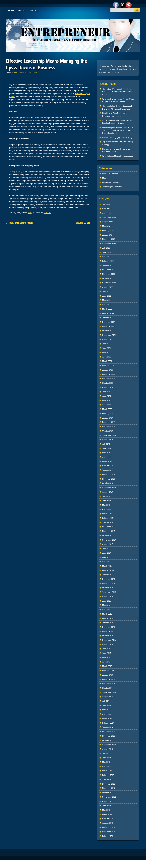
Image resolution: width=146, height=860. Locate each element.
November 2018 (108, 479)
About (21, 10)
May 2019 (106, 453)
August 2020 (107, 387)
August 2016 (107, 596)
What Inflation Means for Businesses (117, 156)
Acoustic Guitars (84, 222)
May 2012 (106, 810)
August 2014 (107, 697)
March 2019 (107, 461)
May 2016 (106, 605)
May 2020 (106, 400)
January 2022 (107, 318)
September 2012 (109, 797)
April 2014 (106, 714)
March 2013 (107, 771)
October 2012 (107, 793)
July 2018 (106, 496)
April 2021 (106, 357)
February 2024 (108, 230)
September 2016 (109, 592)
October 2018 (107, 483)
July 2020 (106, 392)
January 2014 (107, 727)
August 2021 (107, 339)
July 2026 (106, 204)
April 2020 (106, 405)
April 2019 (106, 457)
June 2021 (106, 348)
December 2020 (108, 374)
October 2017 (107, 535)
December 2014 (108, 679)
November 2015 (108, 631)
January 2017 (107, 575)
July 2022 (106, 291)
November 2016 (108, 583)
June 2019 (106, 448)
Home (11, 10)
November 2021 (108, 326)
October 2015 (107, 636)
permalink (47, 213)
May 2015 (106, 657)
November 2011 (108, 832)
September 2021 (109, 335)
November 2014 (108, 684)
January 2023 (107, 265)
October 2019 (107, 431)
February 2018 (108, 518)
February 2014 (108, 723)
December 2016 (108, 579)
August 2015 (107, 644)
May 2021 (106, 352)
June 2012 (106, 806)
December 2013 (108, 732)
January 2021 (107, 370)
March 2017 (107, 566)
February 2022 (108, 313)
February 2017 (108, 570)
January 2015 (107, 675)
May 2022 (106, 300)
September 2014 (109, 692)
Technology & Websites (112, 187)
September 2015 (109, 640)
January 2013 (107, 779)
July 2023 (106, 248)
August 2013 (107, 749)
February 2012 (108, 819)
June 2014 (106, 705)
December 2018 (108, 474)
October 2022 (107, 278)
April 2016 (106, 610)
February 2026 (108, 209)
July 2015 (106, 649)
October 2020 (107, 383)
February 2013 (108, 775)
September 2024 (109, 217)
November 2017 (108, 531)
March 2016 (107, 614)
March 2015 (107, 666)
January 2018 (107, 522)
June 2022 (106, 296)
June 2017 (106, 553)
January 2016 (107, 623)
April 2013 (106, 766)
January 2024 (107, 235)
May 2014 (106, 710)
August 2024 (107, 222)
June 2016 (106, 601)
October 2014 (107, 688)
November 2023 (108, 239)
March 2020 (107, 409)
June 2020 (106, 396)
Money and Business (111, 182)
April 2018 (106, 509)
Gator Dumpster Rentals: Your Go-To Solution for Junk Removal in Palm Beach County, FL (117, 130)
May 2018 (106, 505)
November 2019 (108, 427)
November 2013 (108, 736)
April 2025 (106, 213)
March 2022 (107, 309)
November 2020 (108, 379)
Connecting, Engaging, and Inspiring (117, 137)
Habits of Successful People (19, 222)
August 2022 (107, 287)
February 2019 (108, 466)
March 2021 (107, 361)
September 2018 (109, 488)
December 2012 (108, 784)
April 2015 (106, 662)
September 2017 (109, 540)
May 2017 (106, 557)
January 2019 (107, 470)
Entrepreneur (32, 72)
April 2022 (106, 305)
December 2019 (108, 422)
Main (30, 213)
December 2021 (108, 322)
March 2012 (107, 814)
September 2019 (109, 435)
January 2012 (107, 823)
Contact (34, 10)
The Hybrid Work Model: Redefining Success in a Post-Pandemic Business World (118, 92)
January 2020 (107, 418)
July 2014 (106, 701)
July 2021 (106, 344)
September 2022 (109, 283)
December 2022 (108, 270)
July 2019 (106, 444)
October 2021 (107, 331)
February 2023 (108, 261)
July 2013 (106, 753)
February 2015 (108, 671)
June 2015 (106, 653)
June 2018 (106, 501)
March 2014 (107, 718)
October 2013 (107, 740)
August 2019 (107, 440)
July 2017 (106, 549)
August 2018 (107, 492)
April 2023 (106, 257)
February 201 (107, 836)
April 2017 (106, 562)
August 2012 (107, 801)
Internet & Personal (110, 174)
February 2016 (108, 618)
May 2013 (106, 762)
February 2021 (108, 366)
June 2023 (106, 252)
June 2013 (106, 758)
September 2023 (109, 244)
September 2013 (109, 745)
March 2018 (107, 514)
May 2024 (106, 226)
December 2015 (108, 627)
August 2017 (107, 544)
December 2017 (108, 527)
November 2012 (108, 788)
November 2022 (108, 274)
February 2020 (108, 413)
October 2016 (107, 588)
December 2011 (108, 827)
